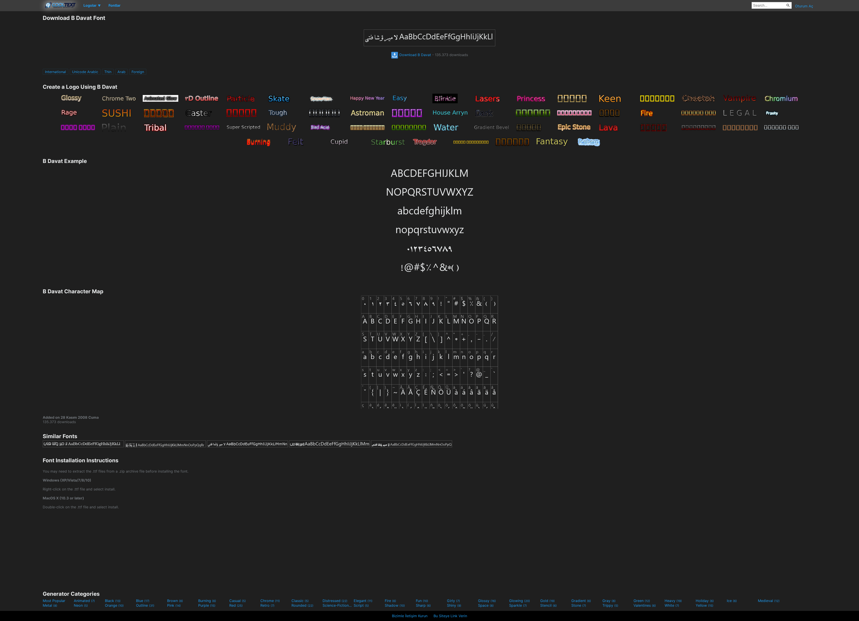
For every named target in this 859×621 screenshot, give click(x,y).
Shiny (454, 605)
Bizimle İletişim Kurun (409, 616)
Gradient (581, 600)
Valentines (645, 605)
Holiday (705, 600)
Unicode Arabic (85, 72)
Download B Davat (414, 55)
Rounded (302, 605)
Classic (300, 600)
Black (113, 600)
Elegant (363, 600)
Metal (50, 605)
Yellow (704, 605)
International (55, 72)
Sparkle (518, 605)
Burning (207, 600)
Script (361, 605)
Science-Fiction (338, 605)
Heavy (673, 600)
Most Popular (54, 600)
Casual (237, 600)
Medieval (769, 600)
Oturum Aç (804, 6)
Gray (609, 600)
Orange (114, 605)
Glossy (487, 600)
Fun (422, 600)
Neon (81, 605)
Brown (175, 600)
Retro (267, 605)
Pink (174, 605)
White (672, 605)
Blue (142, 600)
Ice (732, 600)
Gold (547, 600)
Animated (84, 600)
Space (486, 605)
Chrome (270, 600)
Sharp (423, 605)
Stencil (548, 605)
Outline (145, 605)
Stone (578, 605)
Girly (453, 600)
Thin (107, 72)
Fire (390, 600)
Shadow (395, 605)
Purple (206, 605)
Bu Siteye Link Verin (450, 616)
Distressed (335, 600)
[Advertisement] (21, 82)
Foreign (138, 72)
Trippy (610, 605)
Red (236, 605)
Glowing (519, 600)
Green (642, 600)
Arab (121, 72)
